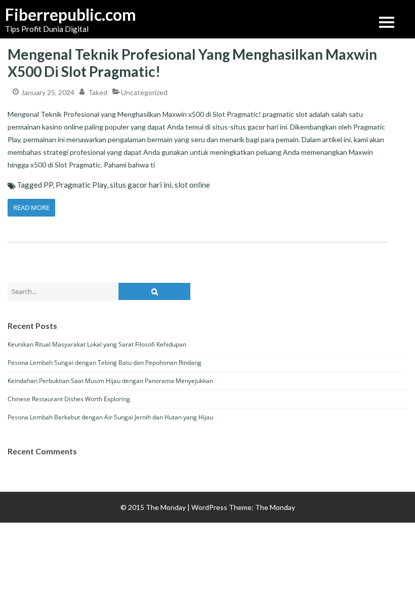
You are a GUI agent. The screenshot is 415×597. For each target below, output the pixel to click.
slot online (192, 184)
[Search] (154, 291)
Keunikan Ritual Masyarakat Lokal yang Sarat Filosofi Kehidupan (97, 344)
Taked (97, 92)
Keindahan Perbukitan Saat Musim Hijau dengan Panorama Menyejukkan (110, 380)
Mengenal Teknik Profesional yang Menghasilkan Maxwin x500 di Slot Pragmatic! (192, 63)
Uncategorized (144, 92)
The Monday (275, 507)
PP (48, 184)
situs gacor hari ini (141, 184)
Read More (31, 207)
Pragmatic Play (81, 184)
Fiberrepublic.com (55, 14)
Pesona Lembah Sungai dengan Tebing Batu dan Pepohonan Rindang (104, 362)
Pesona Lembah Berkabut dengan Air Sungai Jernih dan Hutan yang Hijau (110, 417)
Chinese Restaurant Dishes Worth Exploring (69, 399)
